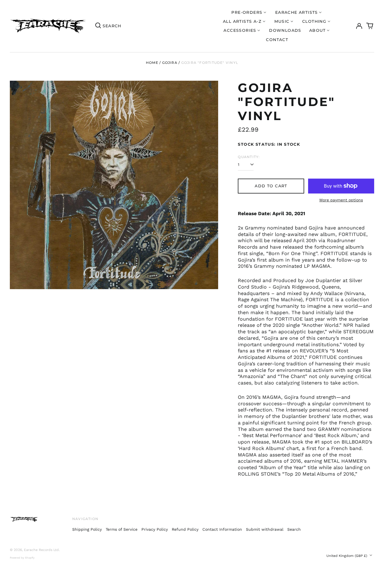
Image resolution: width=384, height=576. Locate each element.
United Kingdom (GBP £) (347, 556)
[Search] (98, 26)
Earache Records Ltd (41, 550)
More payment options (341, 200)
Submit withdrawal (264, 529)
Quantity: (249, 157)
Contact (277, 39)
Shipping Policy (87, 529)
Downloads (285, 30)
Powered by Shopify (22, 557)
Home (152, 62)
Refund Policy (185, 529)
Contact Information (222, 529)
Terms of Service (121, 529)
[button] (369, 26)
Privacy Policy (154, 529)
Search (294, 529)
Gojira (169, 62)
